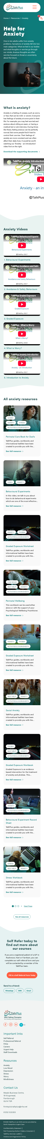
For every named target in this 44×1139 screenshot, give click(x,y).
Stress (6, 1073)
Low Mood (8, 1068)
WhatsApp (9, 990)
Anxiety (25, 18)
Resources (15, 18)
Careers (7, 1046)
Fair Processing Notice (11, 1131)
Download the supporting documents (21, 151)
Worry (6, 1076)
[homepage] (14, 7)
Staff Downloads (10, 1052)
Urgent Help (8, 1049)
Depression (8, 1070)
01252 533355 (10, 1112)
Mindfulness (9, 1079)
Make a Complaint (27, 1131)
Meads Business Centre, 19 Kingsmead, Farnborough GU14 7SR (14, 1096)
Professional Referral (12, 1041)
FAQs (6, 1043)
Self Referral (9, 1038)
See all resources (22, 917)
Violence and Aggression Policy (15, 1137)
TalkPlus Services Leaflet (12, 1134)
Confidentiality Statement (12, 1128)
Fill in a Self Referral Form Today (22, 975)
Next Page (28, 906)
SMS (20, 990)
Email (29, 990)
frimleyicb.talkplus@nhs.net (15, 1106)
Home (6, 18)
